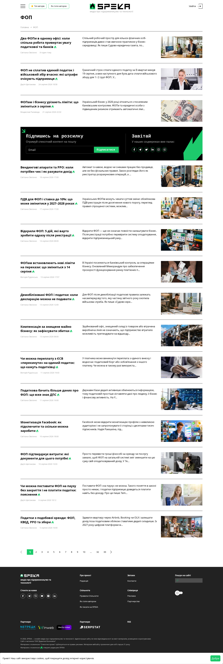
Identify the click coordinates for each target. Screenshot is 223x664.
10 (84, 552)
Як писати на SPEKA (89, 607)
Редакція (84, 580)
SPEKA (29, 639)
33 (105, 552)
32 (97, 552)
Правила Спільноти (89, 596)
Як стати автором (59, 6)
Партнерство (133, 601)
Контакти (131, 580)
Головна (24, 27)
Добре (215, 658)
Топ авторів (39, 6)
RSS (129, 621)
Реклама (131, 596)
